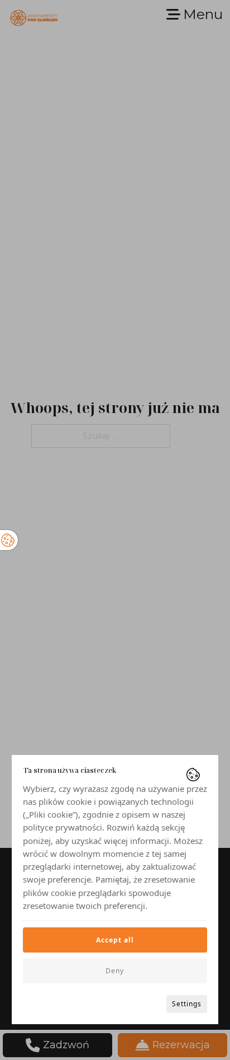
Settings (187, 1004)
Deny (115, 970)
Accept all (115, 940)
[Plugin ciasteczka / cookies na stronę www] (193, 774)
